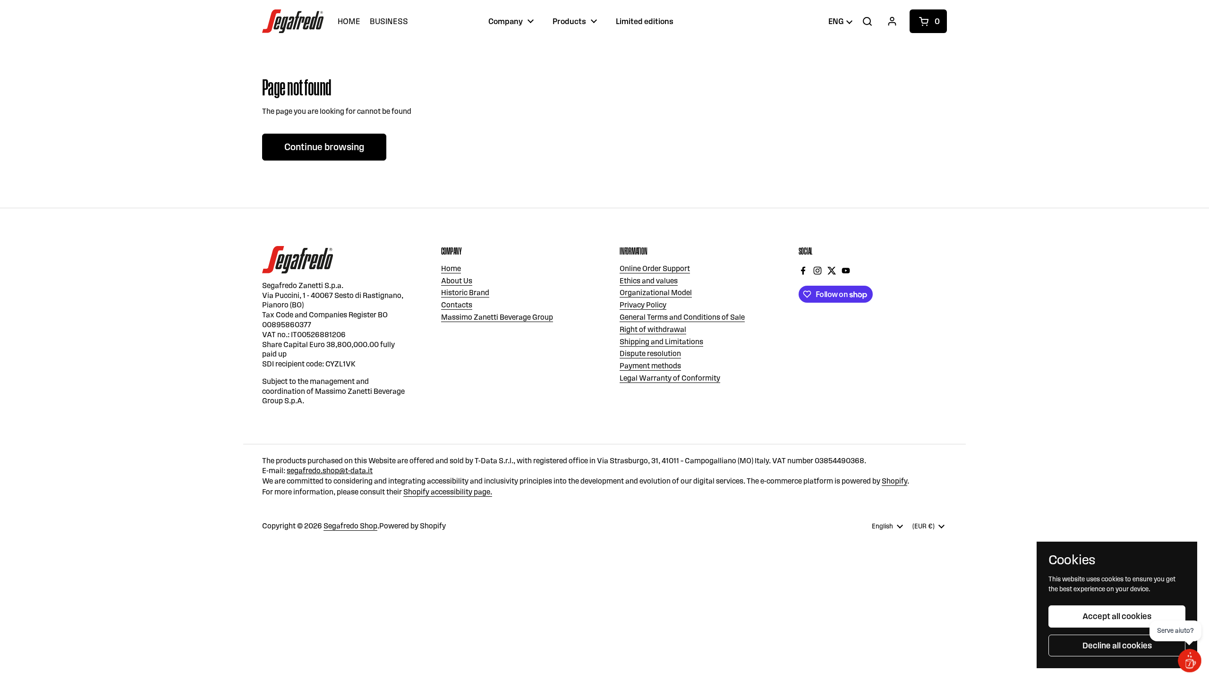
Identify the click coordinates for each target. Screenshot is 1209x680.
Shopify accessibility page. (447, 492)
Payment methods (650, 366)
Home (451, 268)
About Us (456, 281)
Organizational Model (656, 293)
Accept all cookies (1116, 616)
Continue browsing (324, 147)
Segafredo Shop (350, 526)
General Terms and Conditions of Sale (682, 317)
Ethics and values (649, 281)
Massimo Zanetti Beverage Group (497, 317)
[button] (928, 21)
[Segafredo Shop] (293, 21)
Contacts (456, 305)
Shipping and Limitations (661, 342)
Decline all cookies (1117, 645)
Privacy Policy (643, 305)
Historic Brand (465, 293)
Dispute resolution (650, 353)
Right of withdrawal (653, 329)
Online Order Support (655, 268)
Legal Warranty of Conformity (670, 378)
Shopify (894, 481)
